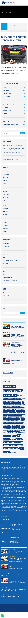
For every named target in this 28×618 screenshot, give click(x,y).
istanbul (22, 432)
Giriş (4, 292)
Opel (4, 116)
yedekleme (13, 452)
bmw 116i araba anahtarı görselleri (15, 412)
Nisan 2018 (5, 203)
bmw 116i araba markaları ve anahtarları (11, 423)
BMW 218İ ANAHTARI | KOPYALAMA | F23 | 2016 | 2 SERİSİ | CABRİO (14, 590)
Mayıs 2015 (5, 228)
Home (8, 12)
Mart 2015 (5, 231)
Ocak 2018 (5, 211)
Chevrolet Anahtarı (16, 33)
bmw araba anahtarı (13, 432)
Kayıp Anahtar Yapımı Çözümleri (10, 104)
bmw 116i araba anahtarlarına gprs (15, 407)
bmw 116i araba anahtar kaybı (9, 406)
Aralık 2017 (5, 214)
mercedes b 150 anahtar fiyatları (13, 442)
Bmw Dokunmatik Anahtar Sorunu (11, 596)
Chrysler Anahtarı (7, 96)
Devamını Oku (4, 516)
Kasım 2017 (5, 217)
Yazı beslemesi (6, 295)
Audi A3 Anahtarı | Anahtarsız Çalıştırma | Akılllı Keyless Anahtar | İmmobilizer (17, 336)
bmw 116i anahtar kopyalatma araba (14, 401)
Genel (3, 594)
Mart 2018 (5, 205)
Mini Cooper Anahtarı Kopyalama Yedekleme (12, 145)
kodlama (12, 439)
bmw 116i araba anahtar (16, 403)
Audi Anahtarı (6, 87)
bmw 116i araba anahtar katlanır (18, 404)
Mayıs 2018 (5, 200)
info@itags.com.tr (15, 527)
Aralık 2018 (5, 186)
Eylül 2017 (5, 222)
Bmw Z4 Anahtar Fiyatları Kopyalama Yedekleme (13, 156)
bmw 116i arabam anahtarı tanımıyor (16, 422)
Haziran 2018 (6, 197)
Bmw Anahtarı (6, 90)
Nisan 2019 (5, 177)
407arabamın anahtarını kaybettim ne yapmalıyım (13, 391)
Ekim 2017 (5, 220)
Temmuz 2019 (6, 174)
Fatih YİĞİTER (7, 33)
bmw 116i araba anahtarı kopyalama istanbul (15, 417)
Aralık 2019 (5, 171)
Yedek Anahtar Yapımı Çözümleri (10, 124)
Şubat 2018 (5, 208)
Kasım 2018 (5, 188)
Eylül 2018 (5, 191)
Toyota (4, 118)
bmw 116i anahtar (11, 399)
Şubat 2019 (5, 180)
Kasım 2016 (5, 225)
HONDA (4, 102)
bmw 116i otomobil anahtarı (14, 428)
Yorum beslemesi (6, 298)
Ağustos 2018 (6, 194)
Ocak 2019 (5, 183)
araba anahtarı (10, 398)
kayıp (13, 436)
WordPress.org (6, 300)
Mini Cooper (5, 113)
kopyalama (19, 439)
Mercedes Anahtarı (7, 110)
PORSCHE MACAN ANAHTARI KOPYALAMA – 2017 (13, 159)
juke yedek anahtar (7, 435)
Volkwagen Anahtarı (7, 121)
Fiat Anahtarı (6, 99)
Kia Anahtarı (5, 107)
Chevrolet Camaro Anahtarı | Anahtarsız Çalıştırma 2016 (17, 345)
